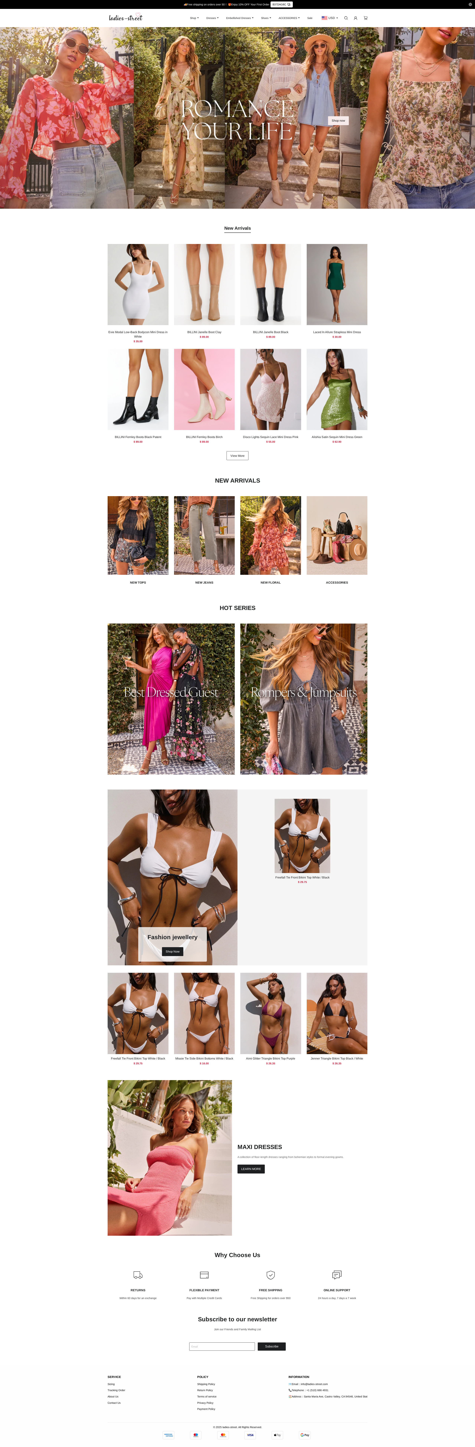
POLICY (202, 1376)
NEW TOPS (138, 582)
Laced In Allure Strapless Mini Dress (337, 332)
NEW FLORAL (271, 582)
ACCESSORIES (288, 18)
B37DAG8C (279, 4)
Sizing (111, 1384)
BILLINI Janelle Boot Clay (204, 332)
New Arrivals (237, 228)
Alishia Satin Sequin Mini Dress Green (337, 437)
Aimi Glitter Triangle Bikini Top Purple (270, 1058)
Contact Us (114, 1402)
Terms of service (207, 1396)
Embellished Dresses (238, 18)
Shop (193, 18)
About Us (113, 1396)
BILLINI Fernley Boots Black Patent (138, 437)
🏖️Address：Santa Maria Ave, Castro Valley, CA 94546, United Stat (328, 1396)
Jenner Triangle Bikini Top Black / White (337, 1058)
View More (237, 455)
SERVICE (114, 1376)
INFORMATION (299, 1376)
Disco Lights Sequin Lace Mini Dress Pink (270, 437)
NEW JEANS (204, 582)
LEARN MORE (251, 1169)
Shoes (264, 18)
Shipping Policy (206, 1384)
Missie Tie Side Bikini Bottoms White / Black (204, 1058)
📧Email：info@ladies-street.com (308, 1384)
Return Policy (205, 1390)
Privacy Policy (205, 1402)
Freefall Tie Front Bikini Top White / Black (302, 877)
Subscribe (272, 1346)
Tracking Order (116, 1390)
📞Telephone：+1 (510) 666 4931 (308, 1390)
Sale (309, 18)
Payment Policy (206, 1408)
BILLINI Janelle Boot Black (270, 332)
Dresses (211, 18)
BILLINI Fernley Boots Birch (204, 437)
